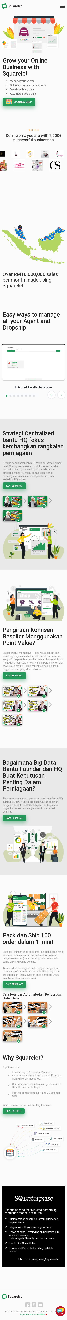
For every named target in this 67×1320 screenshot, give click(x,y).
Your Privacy (56, 1311)
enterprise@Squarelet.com (47, 1259)
